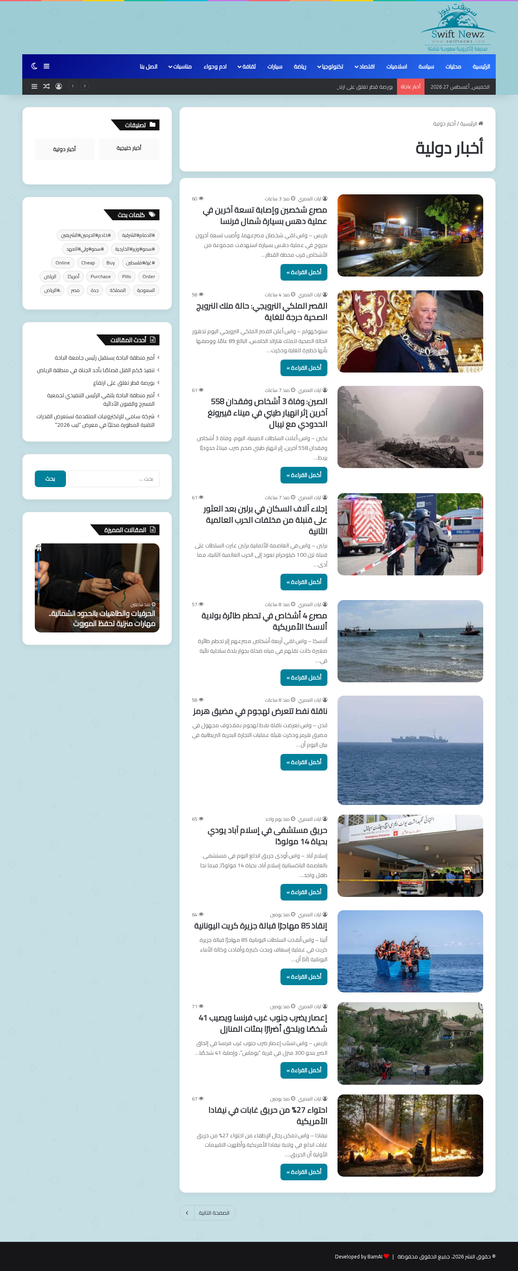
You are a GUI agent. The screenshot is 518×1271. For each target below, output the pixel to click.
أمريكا (73, 276)
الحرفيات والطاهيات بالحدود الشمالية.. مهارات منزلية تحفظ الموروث (102, 618)
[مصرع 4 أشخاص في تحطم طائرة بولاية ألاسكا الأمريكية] (410, 641)
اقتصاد (367, 66)
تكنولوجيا (332, 66)
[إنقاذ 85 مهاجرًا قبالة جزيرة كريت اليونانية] (410, 951)
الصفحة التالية (214, 1213)
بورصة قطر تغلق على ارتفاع (363, 87)
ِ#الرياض (52, 290)
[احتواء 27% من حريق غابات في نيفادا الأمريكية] (410, 1135)
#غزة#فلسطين (140, 262)
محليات (453, 66)
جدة (95, 290)
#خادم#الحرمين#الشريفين (86, 235)
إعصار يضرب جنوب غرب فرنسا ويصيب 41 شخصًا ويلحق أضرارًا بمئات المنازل (263, 1023)
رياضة (300, 66)
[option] (97, 587)
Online (62, 262)
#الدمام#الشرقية (138, 235)
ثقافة (249, 66)
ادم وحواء (215, 66)
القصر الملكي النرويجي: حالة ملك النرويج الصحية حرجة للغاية (261, 311)
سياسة (426, 66)
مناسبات (182, 66)
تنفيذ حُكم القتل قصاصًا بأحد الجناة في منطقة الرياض (96, 370)
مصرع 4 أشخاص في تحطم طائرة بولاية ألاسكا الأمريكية (264, 621)
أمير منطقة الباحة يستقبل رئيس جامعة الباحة (105, 357)
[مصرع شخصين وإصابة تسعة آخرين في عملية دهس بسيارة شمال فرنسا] (410, 235)
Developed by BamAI (358, 1256)
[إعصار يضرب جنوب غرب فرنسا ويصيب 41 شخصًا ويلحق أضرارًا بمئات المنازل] (410, 1043)
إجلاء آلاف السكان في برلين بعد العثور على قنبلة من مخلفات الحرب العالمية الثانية (265, 520)
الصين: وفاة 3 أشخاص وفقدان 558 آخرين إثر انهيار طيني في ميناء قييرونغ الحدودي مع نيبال (267, 412)
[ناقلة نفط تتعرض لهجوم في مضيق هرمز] (410, 750)
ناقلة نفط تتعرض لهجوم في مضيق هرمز (260, 710)
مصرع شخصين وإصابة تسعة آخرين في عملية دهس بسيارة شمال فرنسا (265, 215)
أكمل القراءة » (304, 272)
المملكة (118, 290)
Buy (110, 262)
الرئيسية (481, 66)
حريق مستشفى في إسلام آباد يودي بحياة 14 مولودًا (267, 835)
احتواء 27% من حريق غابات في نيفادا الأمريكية (267, 1115)
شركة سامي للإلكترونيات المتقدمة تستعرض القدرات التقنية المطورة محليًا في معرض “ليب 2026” (95, 420)
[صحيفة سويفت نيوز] (458, 27)
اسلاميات (396, 66)
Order (148, 276)
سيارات (274, 66)
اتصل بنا (148, 66)
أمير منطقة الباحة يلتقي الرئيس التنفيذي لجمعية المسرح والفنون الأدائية (101, 399)
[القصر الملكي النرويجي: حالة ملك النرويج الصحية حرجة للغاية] (410, 331)
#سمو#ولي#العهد (85, 248)
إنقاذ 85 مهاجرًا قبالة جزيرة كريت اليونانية (260, 925)
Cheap (88, 262)
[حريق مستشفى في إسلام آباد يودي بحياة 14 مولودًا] (410, 856)
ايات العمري (309, 198)
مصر (75, 290)
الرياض (50, 276)
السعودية (146, 290)
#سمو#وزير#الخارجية (135, 248)
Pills (126, 276)
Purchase (101, 276)
